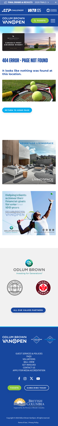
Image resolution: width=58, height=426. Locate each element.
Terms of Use (22, 423)
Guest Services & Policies (29, 353)
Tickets (41, 20)
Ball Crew (29, 362)
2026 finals (40, 2)
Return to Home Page (17, 110)
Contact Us (29, 367)
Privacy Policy (33, 423)
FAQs (29, 356)
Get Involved (29, 364)
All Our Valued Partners (28, 310)
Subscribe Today (36, 388)
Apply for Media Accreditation (29, 370)
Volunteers (29, 359)
